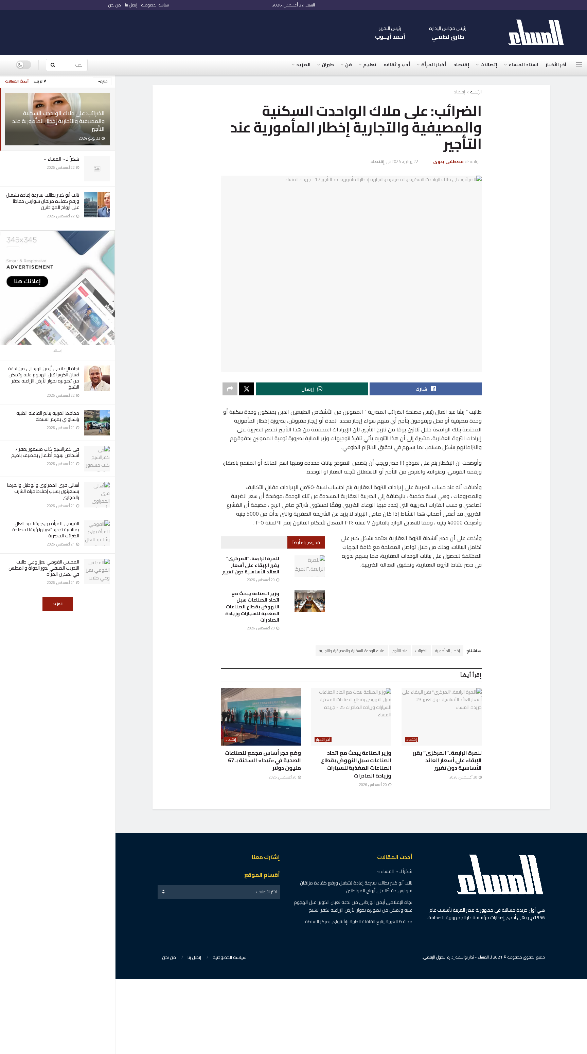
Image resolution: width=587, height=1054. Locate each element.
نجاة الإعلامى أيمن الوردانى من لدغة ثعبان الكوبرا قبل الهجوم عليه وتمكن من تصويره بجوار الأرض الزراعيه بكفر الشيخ (43, 378)
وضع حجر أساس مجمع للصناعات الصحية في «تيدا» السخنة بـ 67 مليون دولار (263, 760)
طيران (328, 64)
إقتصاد (461, 64)
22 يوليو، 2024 (404, 161)
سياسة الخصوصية (155, 5)
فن (348, 64)
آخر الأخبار (556, 64)
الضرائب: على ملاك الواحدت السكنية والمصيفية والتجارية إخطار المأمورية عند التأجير (58, 121)
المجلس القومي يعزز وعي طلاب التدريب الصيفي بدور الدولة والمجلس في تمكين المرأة (43, 567)
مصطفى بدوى (448, 161)
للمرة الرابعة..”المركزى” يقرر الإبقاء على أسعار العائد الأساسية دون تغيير (250, 565)
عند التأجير (400, 651)
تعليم (369, 64)
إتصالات (488, 64)
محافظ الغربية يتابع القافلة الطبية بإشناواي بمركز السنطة (47, 416)
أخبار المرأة (433, 64)
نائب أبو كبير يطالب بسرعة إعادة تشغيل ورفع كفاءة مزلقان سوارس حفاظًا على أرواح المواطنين (42, 201)
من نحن (114, 5)
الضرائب (421, 651)
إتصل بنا (131, 5)
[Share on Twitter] (246, 388)
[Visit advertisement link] (57, 287)
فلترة (104, 81)
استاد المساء (523, 64)
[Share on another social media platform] (230, 388)
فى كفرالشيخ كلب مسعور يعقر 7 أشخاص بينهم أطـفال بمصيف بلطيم (45, 452)
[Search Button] (52, 65)
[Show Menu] (579, 64)
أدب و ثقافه (397, 64)
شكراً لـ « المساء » (61, 159)
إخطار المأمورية (447, 651)
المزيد (58, 604)
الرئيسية (476, 92)
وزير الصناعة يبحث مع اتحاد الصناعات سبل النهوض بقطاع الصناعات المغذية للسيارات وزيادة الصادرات (252, 606)
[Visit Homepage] (539, 32)
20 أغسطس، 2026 (261, 579)
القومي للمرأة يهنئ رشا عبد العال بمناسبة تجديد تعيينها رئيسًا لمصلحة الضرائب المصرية (45, 529)
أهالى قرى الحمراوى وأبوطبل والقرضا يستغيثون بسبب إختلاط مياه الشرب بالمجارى (43, 491)
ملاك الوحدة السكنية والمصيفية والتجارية (352, 651)
